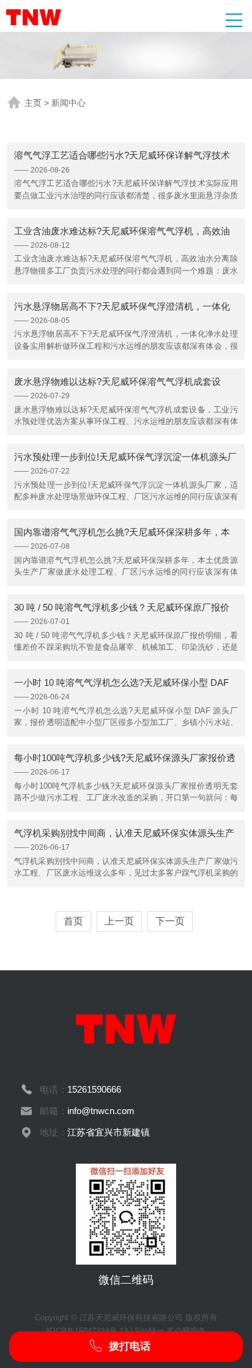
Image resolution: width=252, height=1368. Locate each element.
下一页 (170, 921)
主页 (33, 103)
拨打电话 (128, 1346)
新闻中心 (68, 103)
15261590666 (94, 1089)
